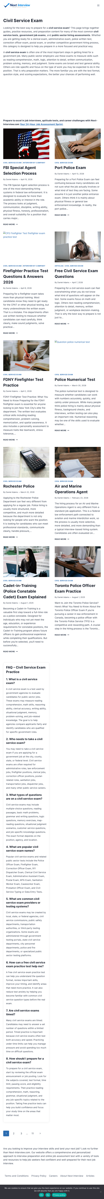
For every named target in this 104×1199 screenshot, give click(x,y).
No (48, 1195)
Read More (10, 224)
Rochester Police (19, 486)
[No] (100, 1191)
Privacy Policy (38, 1175)
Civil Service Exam (12, 163)
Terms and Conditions (17, 1175)
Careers (53, 1175)
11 (33, 1133)
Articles (59, 266)
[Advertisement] (52, 97)
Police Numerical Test (75, 379)
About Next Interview (71, 1175)
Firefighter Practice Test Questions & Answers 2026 (25, 276)
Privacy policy (59, 1195)
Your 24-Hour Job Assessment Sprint (41, 124)
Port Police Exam (70, 167)
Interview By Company (34, 163)
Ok (41, 1195)
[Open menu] (98, 5)
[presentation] (26, 143)
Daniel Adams (12, 179)
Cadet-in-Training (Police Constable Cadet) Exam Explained (24, 591)
